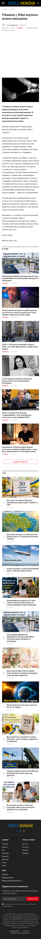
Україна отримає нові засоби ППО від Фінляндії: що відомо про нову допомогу (22, 773)
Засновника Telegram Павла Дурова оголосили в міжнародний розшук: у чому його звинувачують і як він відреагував (19, 449)
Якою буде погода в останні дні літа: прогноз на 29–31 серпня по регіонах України (22, 536)
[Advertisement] (20, 53)
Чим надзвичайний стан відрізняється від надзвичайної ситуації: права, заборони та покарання (20, 278)
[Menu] (3, 3)
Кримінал (20, 28)
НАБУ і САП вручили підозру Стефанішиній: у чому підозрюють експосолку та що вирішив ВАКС (16, 415)
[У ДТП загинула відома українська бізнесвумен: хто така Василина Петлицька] (20, 365)
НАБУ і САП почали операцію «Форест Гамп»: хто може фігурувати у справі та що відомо (20, 346)
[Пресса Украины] (21, 3)
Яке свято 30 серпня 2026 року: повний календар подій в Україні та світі (22, 502)
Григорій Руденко (12, 25)
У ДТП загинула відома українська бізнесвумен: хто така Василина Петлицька (17, 381)
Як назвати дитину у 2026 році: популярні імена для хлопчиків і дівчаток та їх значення (21, 807)
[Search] (38, 3)
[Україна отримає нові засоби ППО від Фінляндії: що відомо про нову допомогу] (20, 758)
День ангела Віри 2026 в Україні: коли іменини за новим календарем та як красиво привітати (22, 673)
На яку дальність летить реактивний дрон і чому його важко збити (22, 570)
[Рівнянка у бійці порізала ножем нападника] (20, 90)
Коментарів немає (32, 28)
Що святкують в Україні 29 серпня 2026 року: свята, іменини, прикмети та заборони (22, 739)
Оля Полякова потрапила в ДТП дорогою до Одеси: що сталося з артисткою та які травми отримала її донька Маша (19, 312)
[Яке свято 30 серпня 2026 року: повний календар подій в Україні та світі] (20, 487)
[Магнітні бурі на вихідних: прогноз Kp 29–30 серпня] (20, 691)
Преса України (17, 918)
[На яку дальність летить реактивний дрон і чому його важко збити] (20, 555)
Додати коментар (20, 462)
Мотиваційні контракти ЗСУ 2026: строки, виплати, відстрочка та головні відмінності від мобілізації (21, 603)
